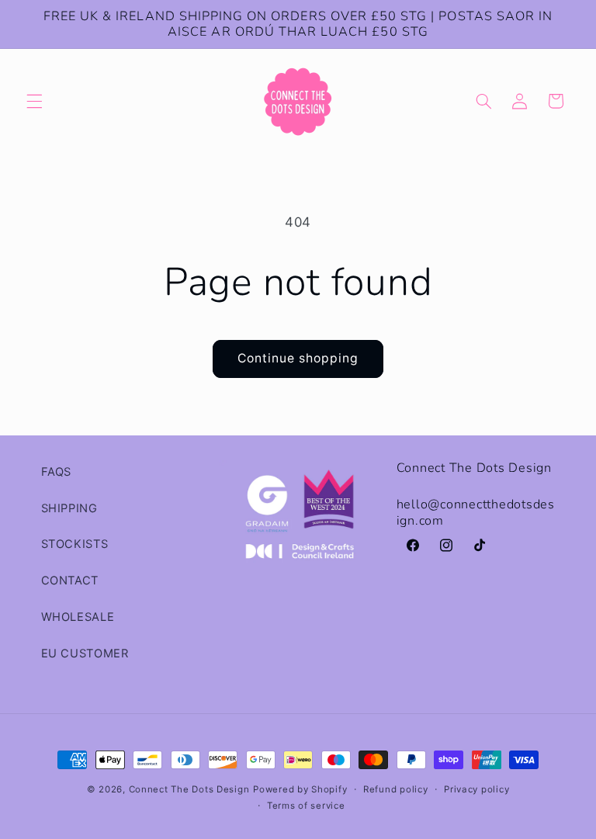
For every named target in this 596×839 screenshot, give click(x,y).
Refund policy (395, 789)
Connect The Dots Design (189, 789)
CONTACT (70, 581)
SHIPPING (69, 508)
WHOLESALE (78, 617)
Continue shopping (298, 358)
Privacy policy (476, 789)
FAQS (56, 472)
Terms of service (306, 805)
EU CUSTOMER (85, 653)
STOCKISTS (75, 544)
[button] (34, 101)
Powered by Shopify (300, 789)
